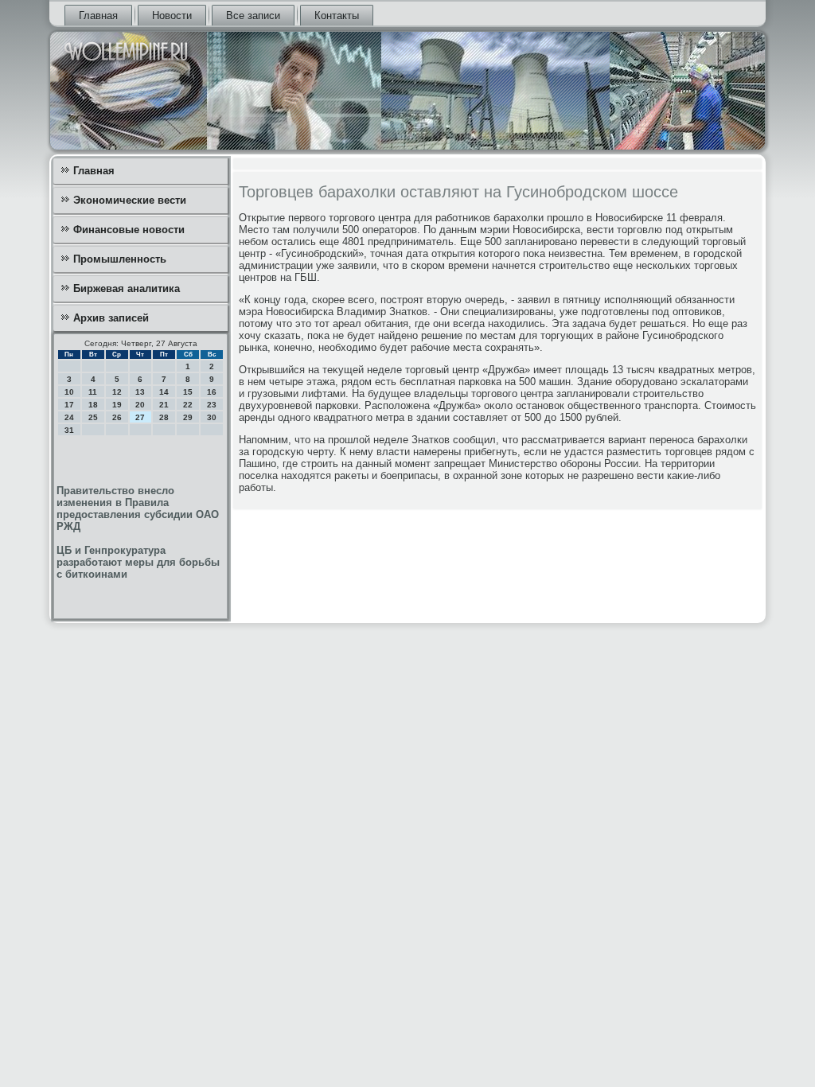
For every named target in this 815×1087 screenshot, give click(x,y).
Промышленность (119, 259)
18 (93, 404)
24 (69, 417)
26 (117, 417)
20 (140, 404)
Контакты (336, 15)
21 (164, 404)
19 (117, 404)
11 (92, 392)
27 (140, 417)
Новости (172, 15)
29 (188, 417)
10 (69, 392)
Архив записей (111, 318)
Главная (98, 15)
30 (211, 417)
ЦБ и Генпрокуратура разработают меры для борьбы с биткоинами (138, 562)
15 (188, 392)
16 (211, 392)
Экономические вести (129, 200)
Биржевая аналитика (126, 288)
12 (117, 392)
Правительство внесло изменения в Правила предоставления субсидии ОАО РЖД (138, 508)
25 (93, 417)
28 (164, 417)
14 (164, 392)
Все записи (253, 15)
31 (69, 430)
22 (188, 404)
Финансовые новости (129, 230)
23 (211, 404)
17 (69, 404)
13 (140, 392)
